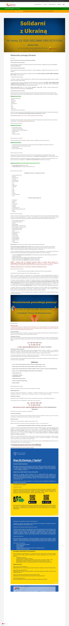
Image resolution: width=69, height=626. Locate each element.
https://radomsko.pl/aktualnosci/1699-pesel (26, 121)
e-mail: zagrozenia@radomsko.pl (27, 347)
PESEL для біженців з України (17, 386)
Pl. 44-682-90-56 (34, 405)
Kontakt (59, 4)
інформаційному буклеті (48, 441)
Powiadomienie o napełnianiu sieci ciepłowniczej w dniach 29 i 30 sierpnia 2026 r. (38, 11)
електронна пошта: (27, 407)
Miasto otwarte (52, 4)
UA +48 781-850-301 (34, 343)
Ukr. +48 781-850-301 (34, 403)
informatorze (41, 292)
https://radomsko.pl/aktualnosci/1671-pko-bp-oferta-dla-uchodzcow (26, 445)
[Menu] (63, 4)
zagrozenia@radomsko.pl (34, 407)
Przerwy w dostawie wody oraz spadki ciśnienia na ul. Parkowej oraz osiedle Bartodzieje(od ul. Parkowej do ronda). (42, 8)
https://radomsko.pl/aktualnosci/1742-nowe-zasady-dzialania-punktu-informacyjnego (27, 115)
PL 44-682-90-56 (34, 345)
